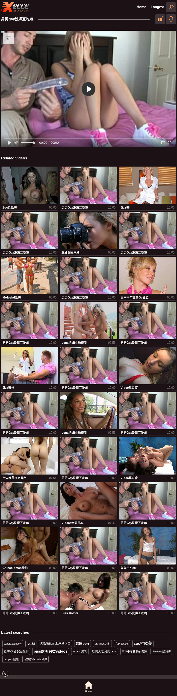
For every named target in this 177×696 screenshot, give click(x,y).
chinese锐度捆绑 (161, 651)
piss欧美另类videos (51, 651)
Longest (157, 7)
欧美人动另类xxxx (104, 651)
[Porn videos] (15, 7)
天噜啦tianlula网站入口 (55, 643)
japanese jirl (102, 643)
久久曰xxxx (122, 643)
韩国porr (82, 643)
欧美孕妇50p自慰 (16, 651)
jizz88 (31, 643)
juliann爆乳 (80, 651)
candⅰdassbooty (13, 643)
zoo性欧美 (143, 643)
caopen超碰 (11, 659)
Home (141, 7)
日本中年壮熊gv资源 (134, 651)
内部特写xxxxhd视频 (35, 659)
